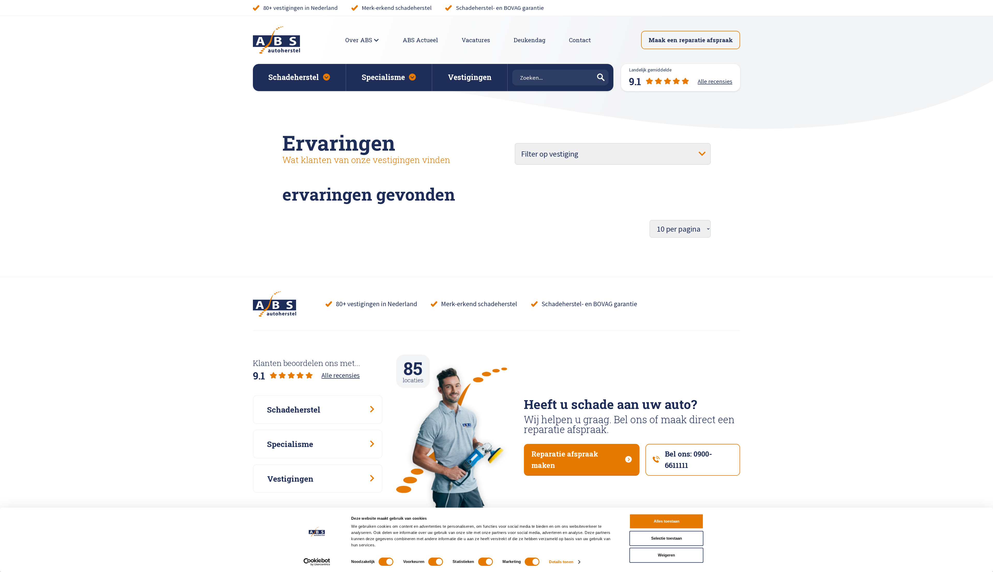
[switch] (435, 562)
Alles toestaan (666, 521)
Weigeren (666, 555)
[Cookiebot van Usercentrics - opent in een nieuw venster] (317, 562)
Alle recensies (340, 375)
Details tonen (561, 562)
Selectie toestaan (666, 538)
